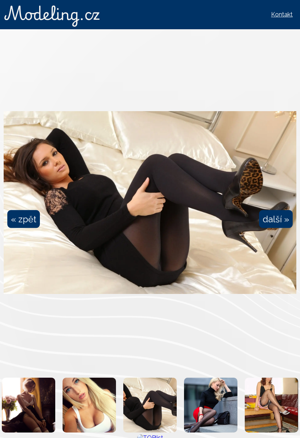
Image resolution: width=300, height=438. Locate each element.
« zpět (23, 219)
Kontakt (282, 14)
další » (276, 219)
